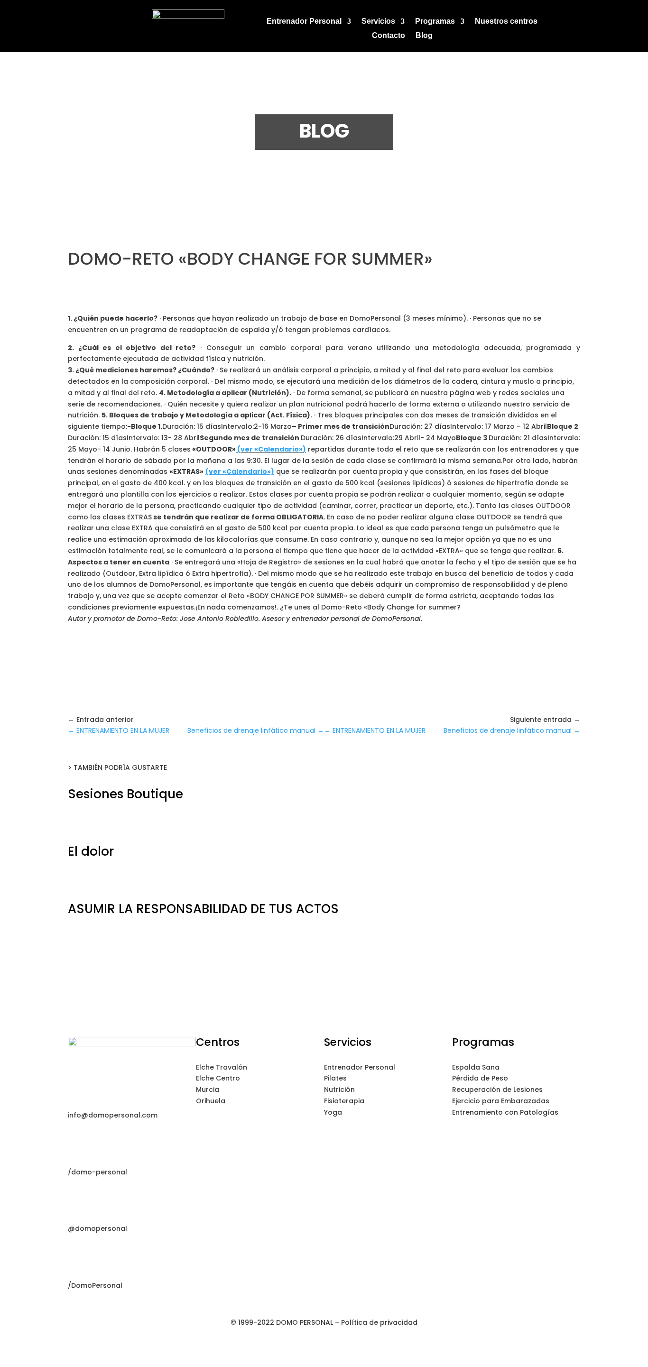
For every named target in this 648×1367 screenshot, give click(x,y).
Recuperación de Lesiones (497, 1089)
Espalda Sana (476, 1067)
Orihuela (210, 1101)
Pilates (335, 1078)
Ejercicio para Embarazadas (500, 1101)
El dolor (91, 851)
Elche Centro (218, 1078)
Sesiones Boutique (125, 794)
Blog (424, 35)
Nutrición (339, 1089)
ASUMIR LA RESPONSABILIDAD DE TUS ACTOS (203, 908)
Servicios (378, 21)
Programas (435, 21)
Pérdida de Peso (480, 1078)
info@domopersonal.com (112, 1115)
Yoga (333, 1112)
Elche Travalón (221, 1067)
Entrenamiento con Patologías (505, 1112)
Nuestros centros (506, 21)
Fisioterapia (344, 1101)
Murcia (207, 1089)
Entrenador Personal (304, 21)
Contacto (388, 35)
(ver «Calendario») (271, 449)
